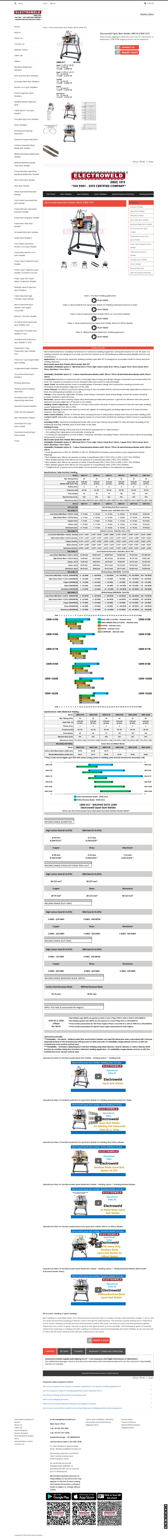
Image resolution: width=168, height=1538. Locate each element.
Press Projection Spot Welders (23, 94)
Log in (45, 3)
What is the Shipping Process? (55, 1399)
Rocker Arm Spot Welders (26, 87)
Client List (18, 55)
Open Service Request (24, 412)
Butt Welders (66, 194)
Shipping (115, 37)
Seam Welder (135, 264)
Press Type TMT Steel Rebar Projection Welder (25, 280)
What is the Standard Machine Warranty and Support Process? (69, 1404)
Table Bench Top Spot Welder (24, 112)
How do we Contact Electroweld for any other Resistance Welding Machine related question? (82, 1408)
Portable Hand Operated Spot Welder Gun (25, 323)
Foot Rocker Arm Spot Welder (139, 230)
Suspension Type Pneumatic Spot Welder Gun (25, 351)
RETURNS (64, 1351)
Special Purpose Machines (26, 139)
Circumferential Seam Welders (24, 376)
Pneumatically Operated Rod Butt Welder (25, 210)
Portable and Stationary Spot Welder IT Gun (25, 341)
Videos (17, 61)
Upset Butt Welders (23, 238)
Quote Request (20, 1430)
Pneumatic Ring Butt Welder (26, 217)
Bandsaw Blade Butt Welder (141, 224)
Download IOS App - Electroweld (23, 425)
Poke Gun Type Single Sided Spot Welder (26, 361)
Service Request (21, 1433)
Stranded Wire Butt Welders (26, 81)
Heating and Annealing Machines (24, 390)
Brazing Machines (22, 383)
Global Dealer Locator (23, 1441)
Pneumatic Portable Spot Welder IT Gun (25, 332)
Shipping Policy (127, 1427)
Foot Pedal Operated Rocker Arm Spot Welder (25, 245)
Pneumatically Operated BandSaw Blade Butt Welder (26, 173)
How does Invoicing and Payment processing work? (64, 1395)
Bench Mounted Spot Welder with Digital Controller (23, 307)
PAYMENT (78, 1351)
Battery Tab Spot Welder (25, 316)
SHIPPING (50, 1351)
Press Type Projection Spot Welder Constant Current (26, 271)
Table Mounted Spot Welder (138, 254)
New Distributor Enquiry (24, 417)
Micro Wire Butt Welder (24, 180)
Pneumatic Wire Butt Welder (23, 225)
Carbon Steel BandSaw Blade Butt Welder (24, 147)
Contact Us (19, 44)
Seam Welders (20, 125)
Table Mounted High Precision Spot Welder (24, 297)
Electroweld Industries (34, 1535)
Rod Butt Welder (136, 207)
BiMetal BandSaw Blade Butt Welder (26, 155)
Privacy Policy (127, 1419)
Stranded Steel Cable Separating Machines (23, 399)
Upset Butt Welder (137, 211)
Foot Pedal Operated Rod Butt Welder (25, 202)
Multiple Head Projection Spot (25, 103)
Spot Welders (83, 194)
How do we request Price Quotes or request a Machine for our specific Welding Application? (82, 1386)
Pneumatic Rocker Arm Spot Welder (24, 254)
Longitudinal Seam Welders (26, 368)
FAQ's (16, 441)
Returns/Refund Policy (130, 1425)
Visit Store (50, 194)
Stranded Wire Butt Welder (26, 232)
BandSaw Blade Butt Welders (23, 68)
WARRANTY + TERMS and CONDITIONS (106, 1351)
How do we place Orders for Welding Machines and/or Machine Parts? (72, 1391)
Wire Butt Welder (22, 186)
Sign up (52, 3)
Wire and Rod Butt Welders (26, 75)
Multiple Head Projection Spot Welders (25, 289)
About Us (18, 38)
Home (17, 26)
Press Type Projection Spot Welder (26, 262)
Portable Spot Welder (138, 260)
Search (17, 32)
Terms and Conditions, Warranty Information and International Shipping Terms (99, 1422)
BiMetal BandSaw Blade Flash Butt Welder (24, 164)
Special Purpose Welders (25, 406)
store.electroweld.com (24, 1419)
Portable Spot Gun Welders (26, 119)
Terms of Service (128, 1422)
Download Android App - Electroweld (25, 433)
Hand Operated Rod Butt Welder (25, 193)
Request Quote (21, 49)
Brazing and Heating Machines (23, 132)
